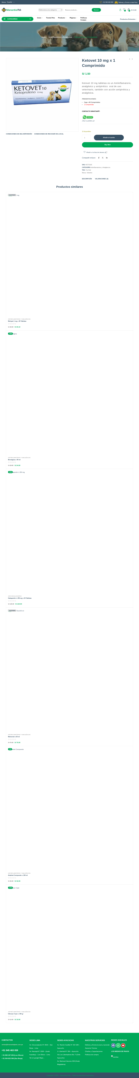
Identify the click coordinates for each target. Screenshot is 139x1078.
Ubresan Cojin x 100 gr (15, 1014)
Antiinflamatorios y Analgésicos (60, 37)
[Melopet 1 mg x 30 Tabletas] (69, 255)
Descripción (87, 179)
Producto (61, 18)
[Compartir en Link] (107, 157)
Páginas (73, 18)
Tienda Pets (50, 18)
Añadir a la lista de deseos (95, 152)
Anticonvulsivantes (15, 596)
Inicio (39, 18)
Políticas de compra (92, 1054)
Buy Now (108, 144)
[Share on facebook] (98, 157)
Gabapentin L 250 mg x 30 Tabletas (19, 598)
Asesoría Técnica (91, 1048)
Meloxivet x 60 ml (14, 737)
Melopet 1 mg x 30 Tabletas (17, 321)
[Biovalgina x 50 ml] (69, 394)
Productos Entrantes (127, 19)
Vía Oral (88, 170)
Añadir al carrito (109, 137)
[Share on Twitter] (102, 157)
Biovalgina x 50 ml (14, 460)
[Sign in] (120, 9)
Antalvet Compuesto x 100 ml (18, 875)
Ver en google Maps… (37, 1058)
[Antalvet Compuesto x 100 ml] (69, 809)
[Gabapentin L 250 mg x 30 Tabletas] (69, 532)
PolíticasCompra (83, 19)
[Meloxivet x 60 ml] (69, 671)
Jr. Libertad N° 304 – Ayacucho (68, 1051)
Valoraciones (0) (101, 179)
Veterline (89, 173)
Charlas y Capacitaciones (94, 1051)
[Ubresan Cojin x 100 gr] (69, 948)
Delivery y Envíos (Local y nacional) (97, 1045)
